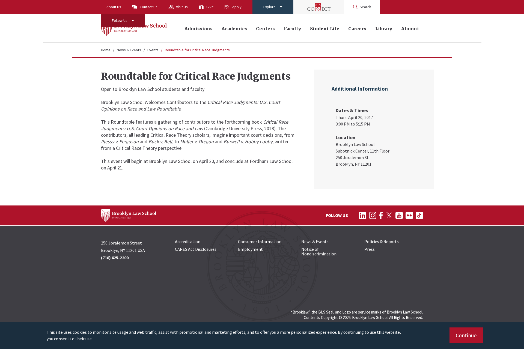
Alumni (410, 28)
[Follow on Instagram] (372, 215)
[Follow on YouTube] (399, 215)
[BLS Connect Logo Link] (318, 7)
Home (106, 49)
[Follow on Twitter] (389, 215)
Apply (237, 6)
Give (210, 6)
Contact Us (148, 6)
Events (153, 49)
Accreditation (187, 241)
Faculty (292, 28)
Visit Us (182, 6)
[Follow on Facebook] (381, 215)
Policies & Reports (381, 241)
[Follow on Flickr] (409, 215)
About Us (113, 6)
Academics (234, 28)
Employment (250, 249)
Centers (265, 28)
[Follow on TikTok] (419, 215)
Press (369, 249)
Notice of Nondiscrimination (319, 251)
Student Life (324, 28)
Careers (357, 28)
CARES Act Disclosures (195, 249)
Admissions (198, 28)
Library (383, 28)
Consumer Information (259, 241)
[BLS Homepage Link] (134, 28)
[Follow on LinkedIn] (362, 215)
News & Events (129, 49)
